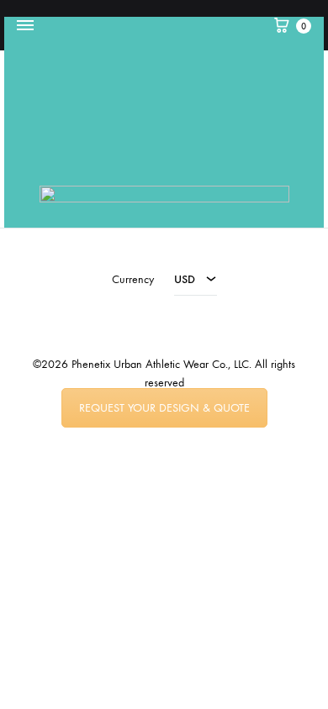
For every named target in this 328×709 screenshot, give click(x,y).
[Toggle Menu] (25, 26)
